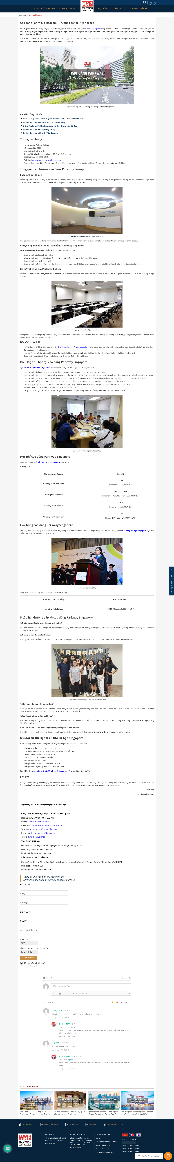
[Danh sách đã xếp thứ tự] (66, 993)
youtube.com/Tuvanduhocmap (44, 829)
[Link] (80, 993)
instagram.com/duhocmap (43, 833)
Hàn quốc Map (51, 1124)
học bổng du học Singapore (134, 530)
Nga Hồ (70, 1060)
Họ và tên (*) (25, 884)
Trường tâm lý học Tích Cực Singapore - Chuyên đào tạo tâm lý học (70, 1112)
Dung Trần (71, 1027)
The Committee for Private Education (73, 347)
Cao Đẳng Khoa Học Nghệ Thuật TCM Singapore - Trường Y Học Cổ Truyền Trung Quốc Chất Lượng (35, 1112)
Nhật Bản (73, 1124)
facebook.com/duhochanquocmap (46, 825)
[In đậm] (53, 993)
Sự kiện (114, 8)
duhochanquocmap (36, 837)
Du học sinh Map (115, 1124)
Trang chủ (38, 8)
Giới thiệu (51, 8)
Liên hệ (143, 8)
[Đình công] (63, 993)
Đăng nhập (126, 978)
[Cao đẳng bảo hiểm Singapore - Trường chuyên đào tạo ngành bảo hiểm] (137, 1109)
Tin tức (123, 8)
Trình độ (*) (24, 939)
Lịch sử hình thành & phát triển (107, 1142)
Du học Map (27, 1124)
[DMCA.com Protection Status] (129, 1143)
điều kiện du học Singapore (37, 367)
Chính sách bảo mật (103, 1149)
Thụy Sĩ (92, 1124)
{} (83, 993)
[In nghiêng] (56, 993)
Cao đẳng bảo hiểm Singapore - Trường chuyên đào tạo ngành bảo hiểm (137, 1112)
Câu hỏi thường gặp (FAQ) (105, 1152)
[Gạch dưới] (60, 993)
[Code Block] (76, 993)
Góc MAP (133, 8)
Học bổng (103, 8)
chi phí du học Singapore (49, 462)
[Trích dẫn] (73, 993)
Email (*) (23, 921)
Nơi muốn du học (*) (28, 930)
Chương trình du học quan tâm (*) (34, 948)
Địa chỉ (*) (24, 903)
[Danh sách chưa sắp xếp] (70, 993)
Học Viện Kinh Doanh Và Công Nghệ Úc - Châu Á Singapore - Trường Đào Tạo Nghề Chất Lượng (103, 1112)
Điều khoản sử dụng (103, 1145)
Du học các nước (67, 8)
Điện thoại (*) (25, 912)
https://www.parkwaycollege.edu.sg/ (46, 160)
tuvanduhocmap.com (39, 821)
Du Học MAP (64, 1024)
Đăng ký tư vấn (28, 958)
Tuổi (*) (23, 893)
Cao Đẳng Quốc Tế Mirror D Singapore (50, 771)
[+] (86, 993)
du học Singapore (94, 29)
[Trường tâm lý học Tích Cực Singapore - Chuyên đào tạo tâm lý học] (70, 1109)
